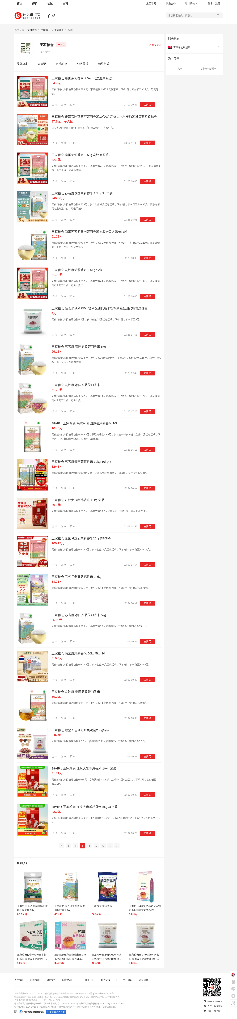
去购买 (147, 104)
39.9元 (56, 696)
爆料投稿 (190, 3)
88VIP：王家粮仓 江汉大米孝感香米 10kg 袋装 (84, 768)
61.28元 (57, 236)
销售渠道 (82, 63)
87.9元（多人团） (64, 121)
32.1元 (56, 160)
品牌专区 (45, 30)
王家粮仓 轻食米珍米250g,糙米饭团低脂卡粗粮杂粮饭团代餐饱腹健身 (100, 308)
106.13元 (58, 543)
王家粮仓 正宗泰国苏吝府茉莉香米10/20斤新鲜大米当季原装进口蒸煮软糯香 (104, 116)
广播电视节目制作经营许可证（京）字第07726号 (37, 1000)
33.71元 (57, 581)
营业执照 (115, 997)
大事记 (42, 63)
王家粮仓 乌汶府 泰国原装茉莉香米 (76, 385)
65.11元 (57, 620)
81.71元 (57, 773)
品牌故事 (22, 63)
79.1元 (56, 505)
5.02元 (56, 735)
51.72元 (57, 390)
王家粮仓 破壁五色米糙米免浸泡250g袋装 (80, 730)
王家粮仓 (59, 30)
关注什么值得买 (215, 1006)
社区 (50, 3)
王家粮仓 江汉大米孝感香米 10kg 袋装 (78, 500)
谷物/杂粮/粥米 (208, 68)
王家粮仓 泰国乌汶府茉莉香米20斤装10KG (81, 538)
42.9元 (56, 811)
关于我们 (19, 979)
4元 (54, 313)
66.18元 (57, 351)
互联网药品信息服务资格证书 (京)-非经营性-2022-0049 (84, 997)
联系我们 (35, 979)
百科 (65, 3)
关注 (62, 44)
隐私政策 (143, 979)
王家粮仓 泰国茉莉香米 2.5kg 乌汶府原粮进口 (83, 78)
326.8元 (57, 466)
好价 (35, 3)
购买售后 (103, 63)
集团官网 (151, 3)
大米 (179, 68)
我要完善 (156, 44)
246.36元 (58, 198)
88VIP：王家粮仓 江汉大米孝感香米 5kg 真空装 (85, 807)
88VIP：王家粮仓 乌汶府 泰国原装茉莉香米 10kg (85, 423)
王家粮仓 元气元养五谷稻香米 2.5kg (76, 576)
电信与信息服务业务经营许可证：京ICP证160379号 (68, 993)
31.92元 (57, 275)
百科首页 (32, 30)
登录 (210, 3)
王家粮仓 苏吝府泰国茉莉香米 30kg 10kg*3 (81, 461)
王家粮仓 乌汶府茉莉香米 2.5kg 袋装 (77, 270)
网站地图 (67, 979)
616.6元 (57, 658)
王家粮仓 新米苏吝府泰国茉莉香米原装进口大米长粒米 (89, 231)
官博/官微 (61, 63)
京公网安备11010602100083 (28, 993)
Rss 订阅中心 (214, 1011)
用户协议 (127, 979)
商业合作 (171, 3)
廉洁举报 (105, 979)
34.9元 (56, 83)
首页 (19, 3)
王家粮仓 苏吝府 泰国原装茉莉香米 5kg (79, 346)
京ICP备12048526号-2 (105, 993)
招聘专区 (51, 979)
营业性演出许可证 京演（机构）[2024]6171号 (35, 997)
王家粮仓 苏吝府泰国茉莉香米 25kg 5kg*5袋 (82, 193)
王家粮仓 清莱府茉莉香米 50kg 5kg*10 (78, 653)
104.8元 (57, 428)
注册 (217, 3)
